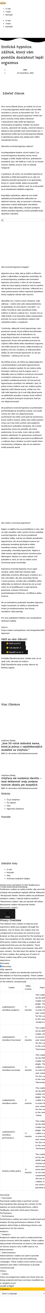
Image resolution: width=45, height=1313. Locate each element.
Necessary (6, 966)
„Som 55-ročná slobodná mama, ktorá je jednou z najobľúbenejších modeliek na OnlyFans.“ (21, 747)
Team (8, 11)
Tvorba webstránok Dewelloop (14, 887)
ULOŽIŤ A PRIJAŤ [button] (7, 1286)
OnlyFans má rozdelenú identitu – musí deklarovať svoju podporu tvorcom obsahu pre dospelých (21, 782)
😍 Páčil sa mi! (13, 643)
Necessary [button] (4, 963)
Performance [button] (6, 1213)
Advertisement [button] (7, 1249)
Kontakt (9, 14)
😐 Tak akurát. (13, 647)
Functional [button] (4, 1195)
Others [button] (3, 1271)
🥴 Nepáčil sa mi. (14, 652)
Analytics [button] (4, 1231)
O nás (8, 8)
